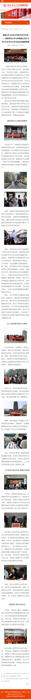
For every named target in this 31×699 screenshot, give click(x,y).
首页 (11, 29)
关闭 (27, 684)
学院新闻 (16, 29)
